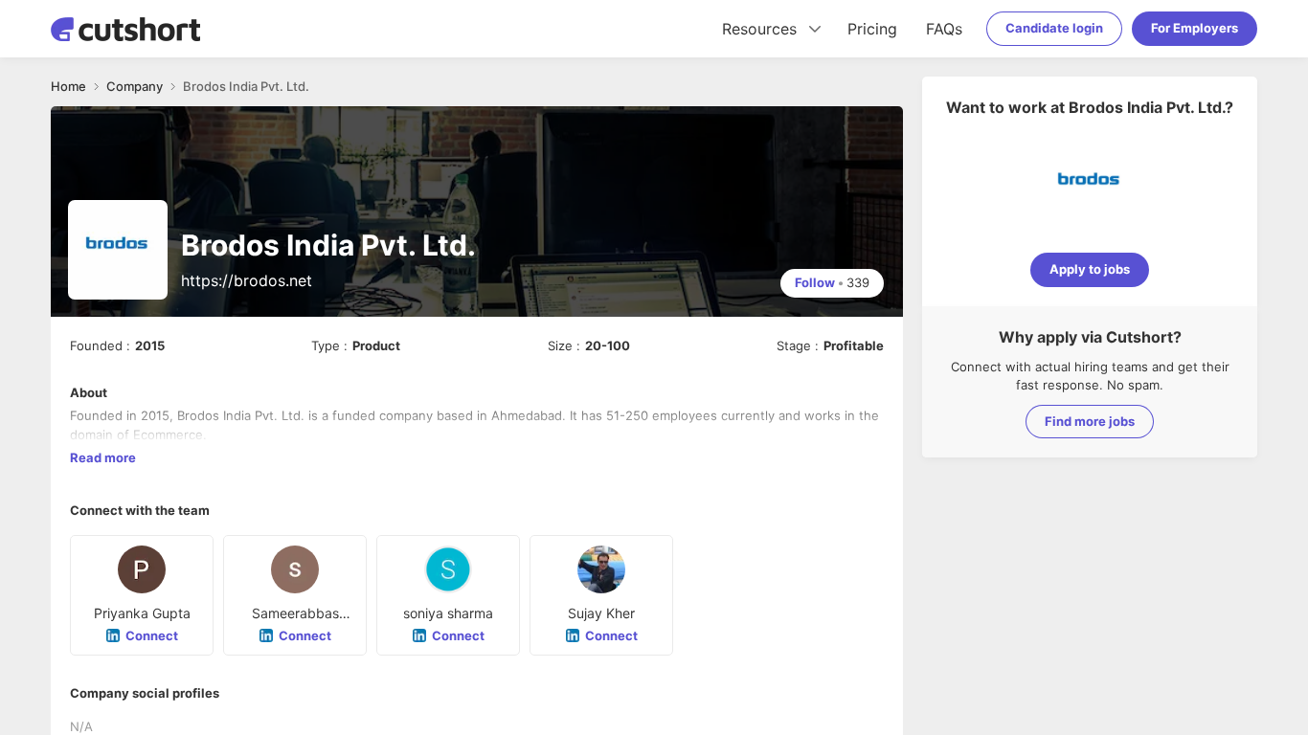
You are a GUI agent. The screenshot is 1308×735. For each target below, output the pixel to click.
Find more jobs (1090, 421)
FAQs (944, 28)
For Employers (1194, 27)
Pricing (872, 28)
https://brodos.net (246, 280)
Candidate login (1054, 27)
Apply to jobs (1089, 269)
